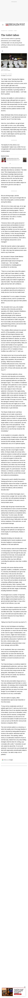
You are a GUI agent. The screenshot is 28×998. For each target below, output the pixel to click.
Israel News (10, 30)
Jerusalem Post (4, 30)
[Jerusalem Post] (15, 24)
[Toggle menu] (3, 24)
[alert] (13, 992)
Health (15, 30)
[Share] (2, 51)
